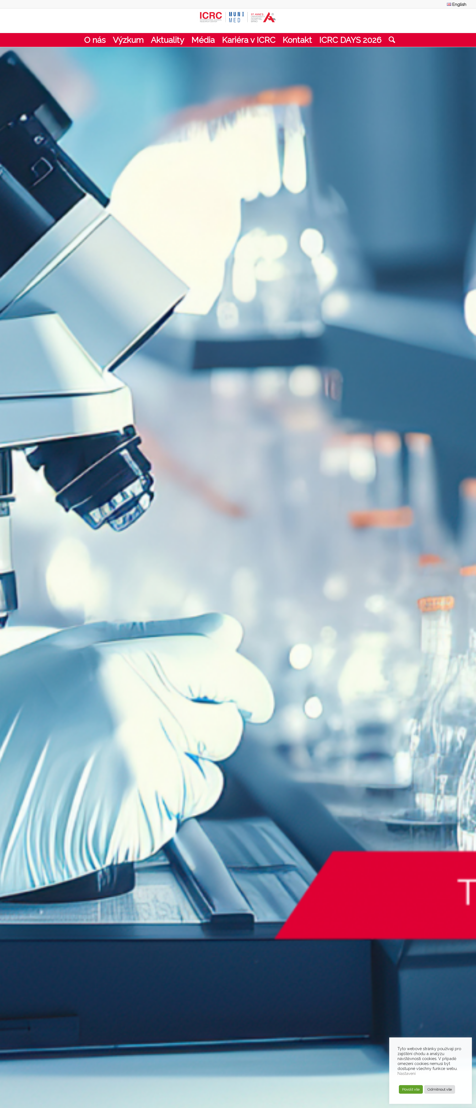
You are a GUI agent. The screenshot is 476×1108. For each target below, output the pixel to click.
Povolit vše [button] (411, 1089)
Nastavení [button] (406, 1073)
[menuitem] (455, 4)
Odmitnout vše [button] (440, 1089)
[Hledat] (390, 40)
